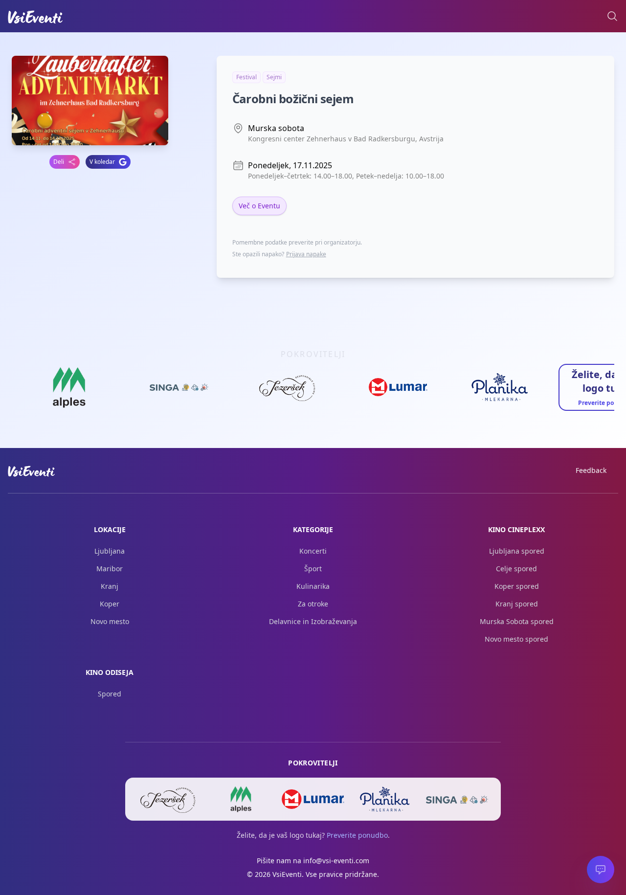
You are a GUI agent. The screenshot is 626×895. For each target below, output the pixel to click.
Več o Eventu (259, 205)
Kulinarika (313, 586)
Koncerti (313, 551)
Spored (109, 693)
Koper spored (516, 586)
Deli (58, 161)
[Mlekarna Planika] (385, 799)
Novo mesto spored (516, 639)
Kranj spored (516, 603)
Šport (313, 568)
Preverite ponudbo (357, 835)
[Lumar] (313, 799)
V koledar (102, 161)
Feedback (591, 470)
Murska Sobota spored (517, 621)
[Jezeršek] (169, 799)
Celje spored (516, 568)
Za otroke (313, 603)
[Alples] (241, 799)
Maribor (109, 568)
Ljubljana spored (516, 551)
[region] (313, 390)
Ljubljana (109, 551)
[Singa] (457, 799)
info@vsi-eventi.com (336, 860)
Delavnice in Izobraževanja (313, 621)
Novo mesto (109, 621)
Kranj (109, 586)
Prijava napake (306, 254)
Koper (109, 603)
